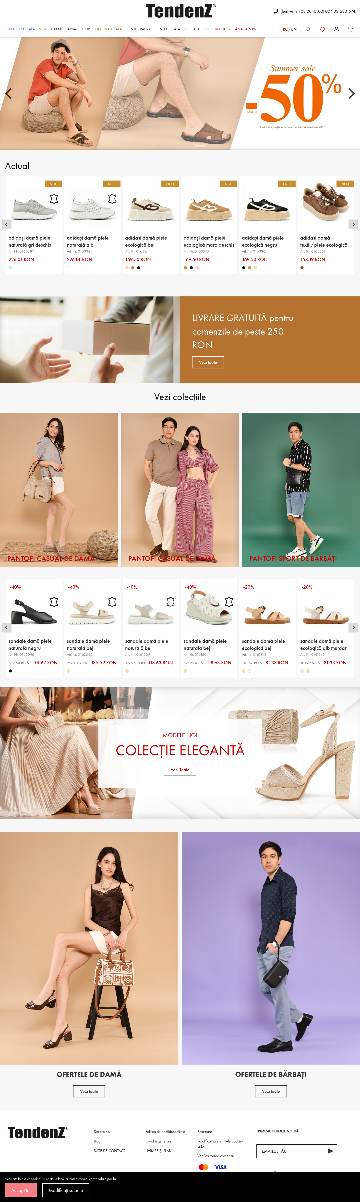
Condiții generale (158, 1141)
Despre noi (102, 1131)
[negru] (138, 267)
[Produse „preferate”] (322, 29)
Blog (97, 1141)
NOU (43, 29)
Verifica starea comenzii (215, 1155)
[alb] (68, 267)
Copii (87, 29)
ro (285, 29)
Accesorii (202, 29)
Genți (131, 29)
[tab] (160, 146)
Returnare (204, 1131)
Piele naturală (108, 29)
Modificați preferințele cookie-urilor (220, 1144)
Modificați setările (66, 1190)
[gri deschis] (10, 267)
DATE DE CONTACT (109, 1150)
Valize (145, 29)
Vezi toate (208, 362)
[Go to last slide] (9, 93)
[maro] (302, 267)
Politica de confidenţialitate (165, 1131)
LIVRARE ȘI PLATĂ (159, 1150)
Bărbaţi (72, 29)
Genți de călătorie (172, 29)
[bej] (127, 267)
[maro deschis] (133, 267)
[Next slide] (351, 93)
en (294, 29)
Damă (56, 29)
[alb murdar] (249, 670)
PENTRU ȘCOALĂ (21, 29)
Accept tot (20, 1190)
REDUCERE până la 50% (235, 29)
